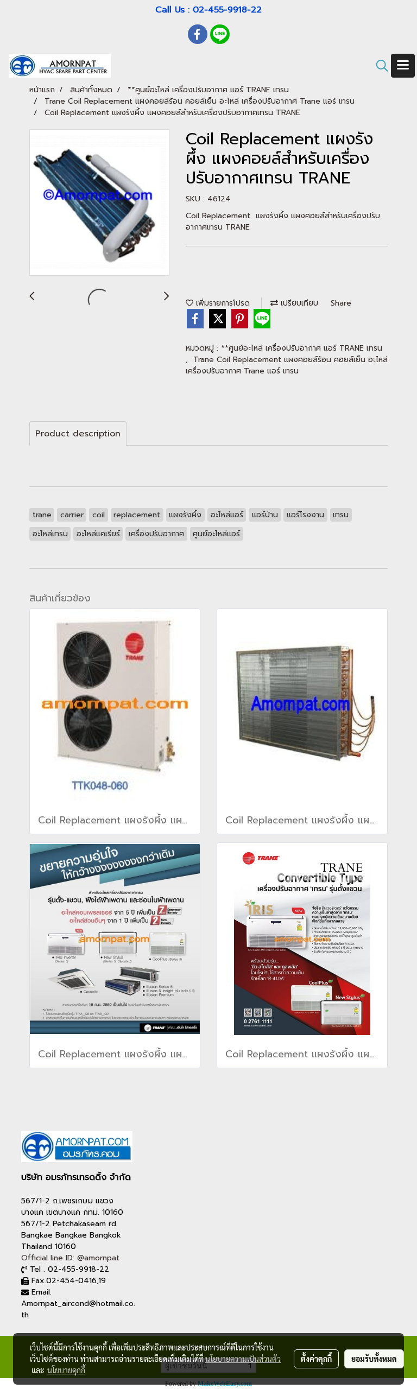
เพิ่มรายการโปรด (221, 303)
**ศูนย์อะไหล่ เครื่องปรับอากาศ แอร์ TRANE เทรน (301, 348)
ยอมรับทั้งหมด (374, 1358)
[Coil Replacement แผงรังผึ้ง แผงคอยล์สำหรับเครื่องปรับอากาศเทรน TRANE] (99, 203)
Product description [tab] (78, 433)
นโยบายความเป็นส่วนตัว (243, 1358)
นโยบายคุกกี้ (66, 1370)
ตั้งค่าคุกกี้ (316, 1358)
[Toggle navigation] (403, 66)
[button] (378, 66)
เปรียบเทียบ (298, 303)
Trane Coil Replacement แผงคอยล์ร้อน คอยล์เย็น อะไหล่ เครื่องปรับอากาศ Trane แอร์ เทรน (287, 365)
